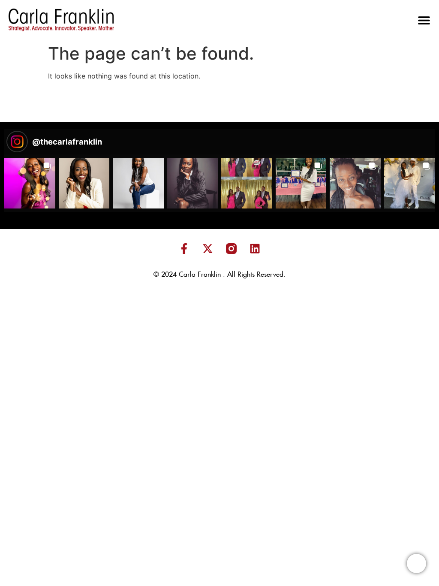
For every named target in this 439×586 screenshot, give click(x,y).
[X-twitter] (208, 248)
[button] (424, 20)
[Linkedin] (255, 248)
